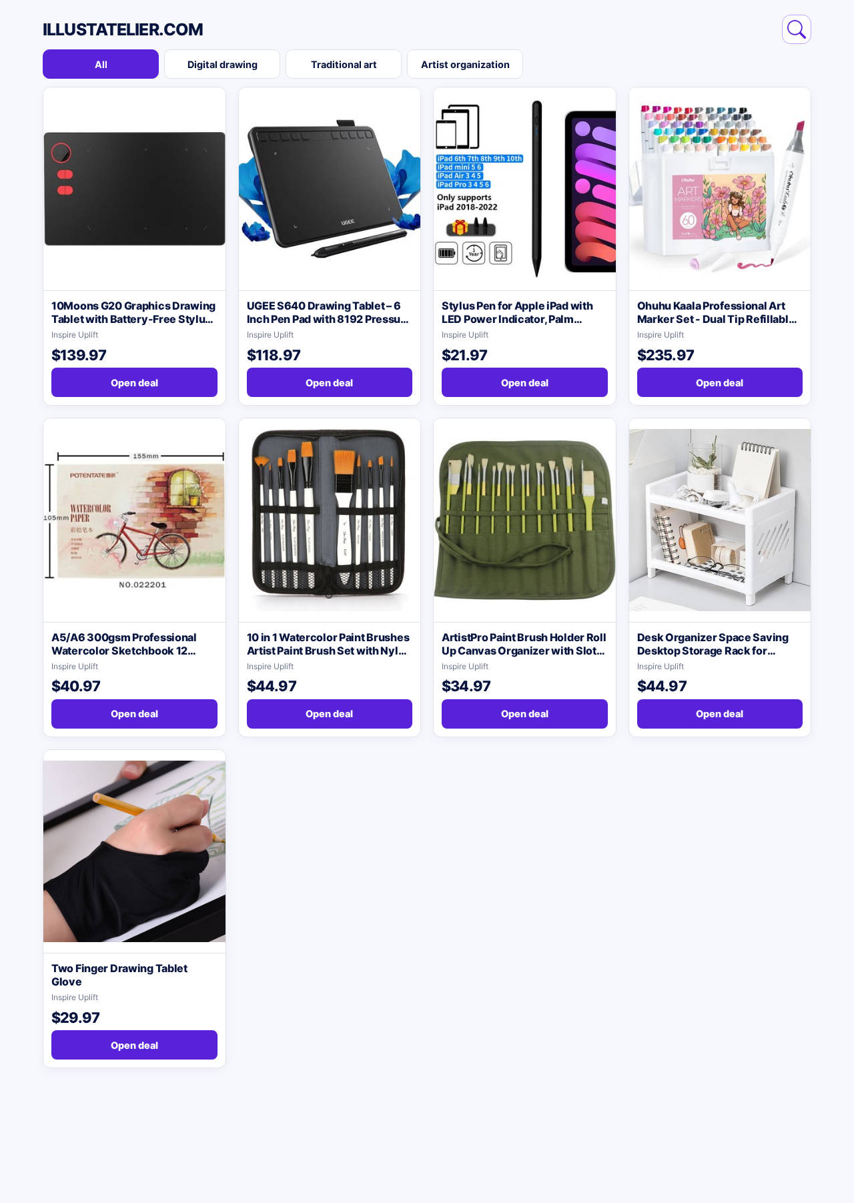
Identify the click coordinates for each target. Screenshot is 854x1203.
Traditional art (344, 64)
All (101, 64)
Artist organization (465, 64)
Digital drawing (222, 64)
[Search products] (796, 29)
